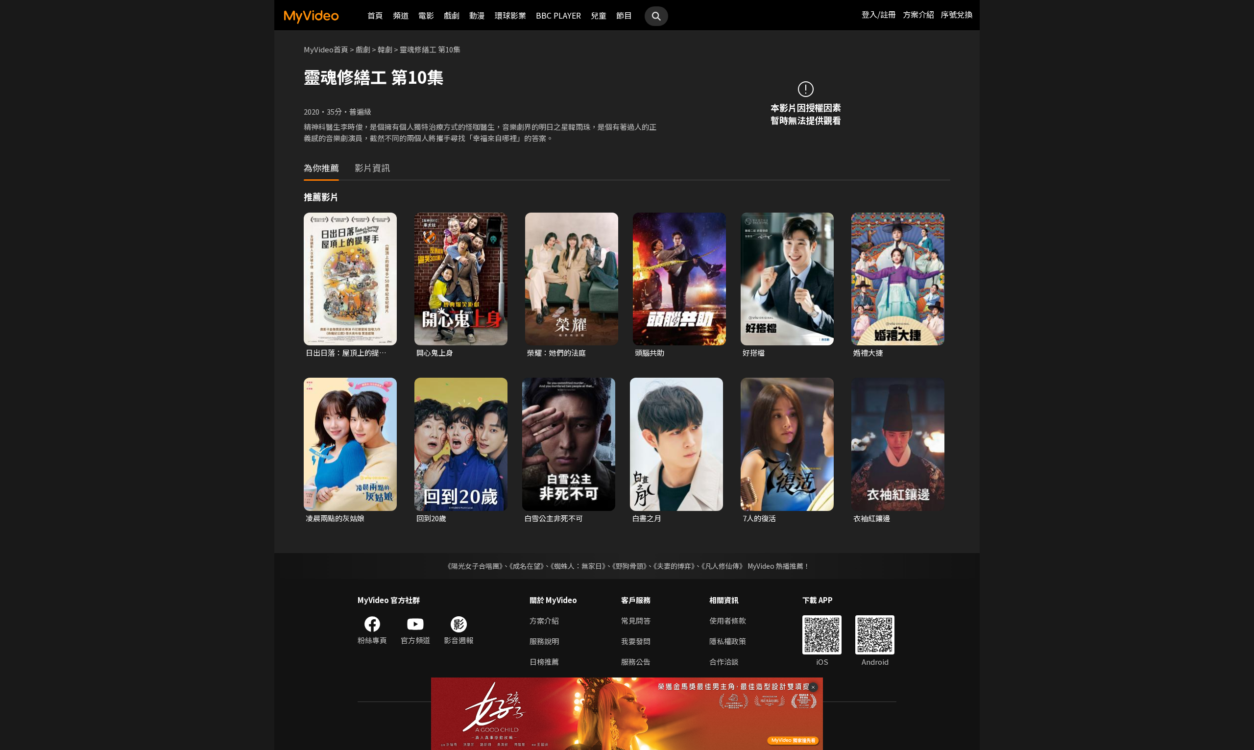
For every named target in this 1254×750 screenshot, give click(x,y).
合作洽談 (724, 661)
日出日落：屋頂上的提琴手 (346, 352)
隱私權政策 (727, 641)
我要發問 (636, 641)
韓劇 (385, 49)
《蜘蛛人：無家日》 (578, 566)
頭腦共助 (649, 352)
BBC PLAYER (558, 15)
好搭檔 (754, 352)
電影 (426, 15)
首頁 (375, 15)
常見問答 (636, 620)
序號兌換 (956, 14)
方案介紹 (918, 14)
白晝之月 (646, 518)
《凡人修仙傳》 (723, 566)
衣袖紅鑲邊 (871, 518)
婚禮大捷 (868, 352)
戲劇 (451, 15)
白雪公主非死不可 (553, 518)
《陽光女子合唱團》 (473, 566)
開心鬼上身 (434, 352)
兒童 (598, 15)
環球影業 (510, 15)
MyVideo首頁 (326, 49)
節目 (624, 15)
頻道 (401, 15)
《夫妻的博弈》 (674, 566)
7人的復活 (759, 518)
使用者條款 (727, 620)
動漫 (477, 15)
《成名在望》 (526, 566)
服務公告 (636, 661)
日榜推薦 (544, 661)
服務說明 (544, 641)
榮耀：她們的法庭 (556, 352)
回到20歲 (431, 518)
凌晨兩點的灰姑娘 (335, 518)
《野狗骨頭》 (629, 566)
